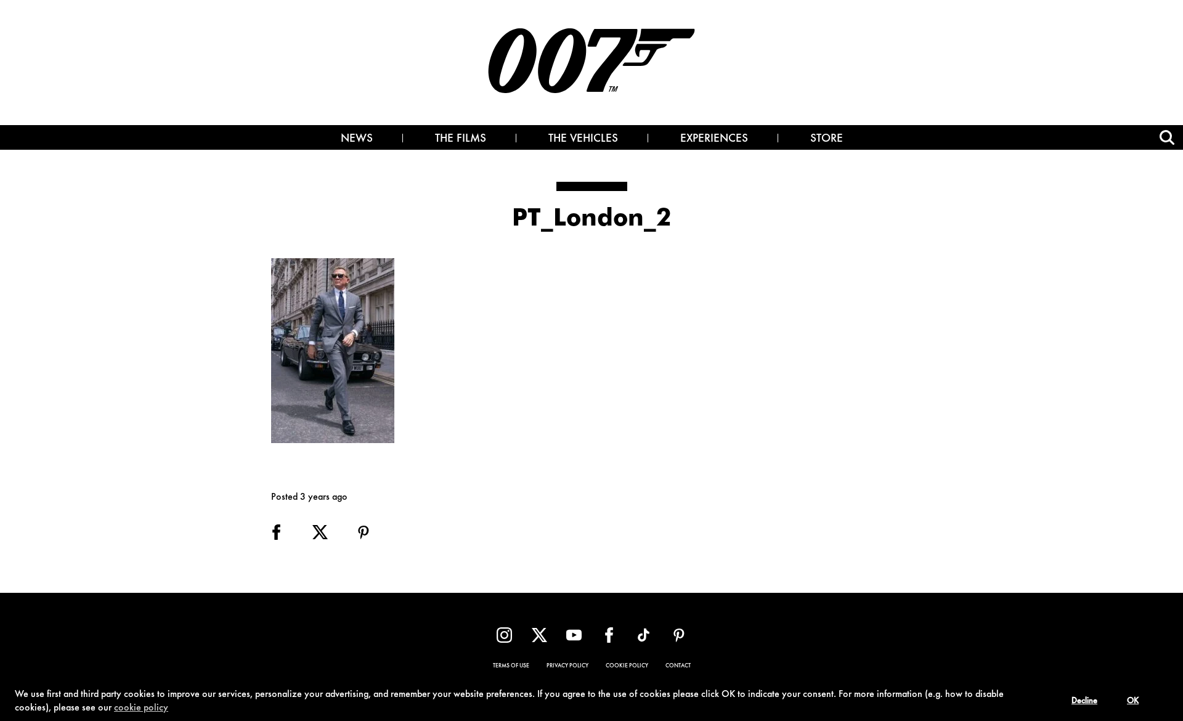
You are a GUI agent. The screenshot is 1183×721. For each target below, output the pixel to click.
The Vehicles (583, 139)
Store (826, 139)
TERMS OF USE (511, 666)
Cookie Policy (627, 666)
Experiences (714, 139)
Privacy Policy (567, 666)
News (357, 139)
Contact (678, 666)
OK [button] (1133, 701)
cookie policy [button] (141, 708)
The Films (460, 139)
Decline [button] (1084, 701)
